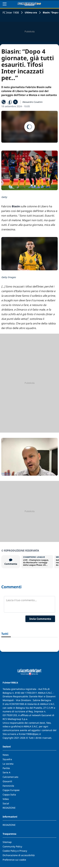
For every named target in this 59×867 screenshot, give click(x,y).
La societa (8, 763)
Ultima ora (31, 12)
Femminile (8, 785)
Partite (6, 768)
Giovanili (7, 781)
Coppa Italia (9, 794)
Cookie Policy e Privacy (15, 850)
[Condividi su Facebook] (9, 102)
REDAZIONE (9, 807)
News (6, 754)
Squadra (7, 759)
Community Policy (12, 846)
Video (6, 799)
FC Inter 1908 (11, 12)
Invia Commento (40, 619)
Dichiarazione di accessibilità (19, 855)
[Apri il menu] (5, 4)
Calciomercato (10, 776)
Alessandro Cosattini (32, 101)
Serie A (6, 772)
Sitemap (7, 842)
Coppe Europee (11, 790)
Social (6, 803)
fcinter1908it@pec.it (30, 734)
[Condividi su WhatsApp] (3, 102)
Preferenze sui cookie (14, 859)
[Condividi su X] (15, 102)
